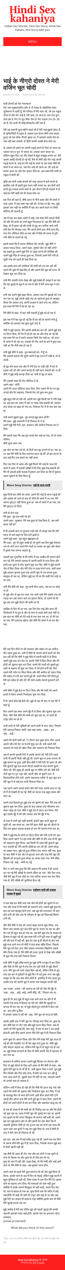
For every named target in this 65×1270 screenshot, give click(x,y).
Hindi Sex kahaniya (32, 13)
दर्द (42, 1238)
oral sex (13, 1238)
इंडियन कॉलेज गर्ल (24, 1238)
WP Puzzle (38, 1262)
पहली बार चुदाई (49, 1238)
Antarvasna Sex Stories (34, 94)
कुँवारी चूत (36, 1238)
